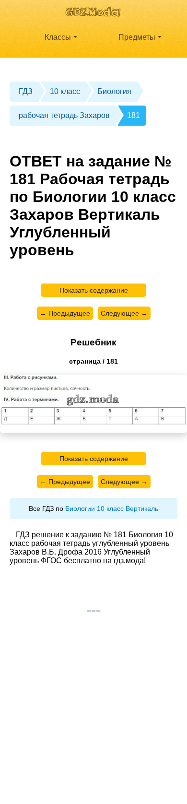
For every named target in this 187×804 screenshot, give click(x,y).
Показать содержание (93, 290)
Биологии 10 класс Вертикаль (111, 508)
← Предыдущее (65, 313)
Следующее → (124, 313)
